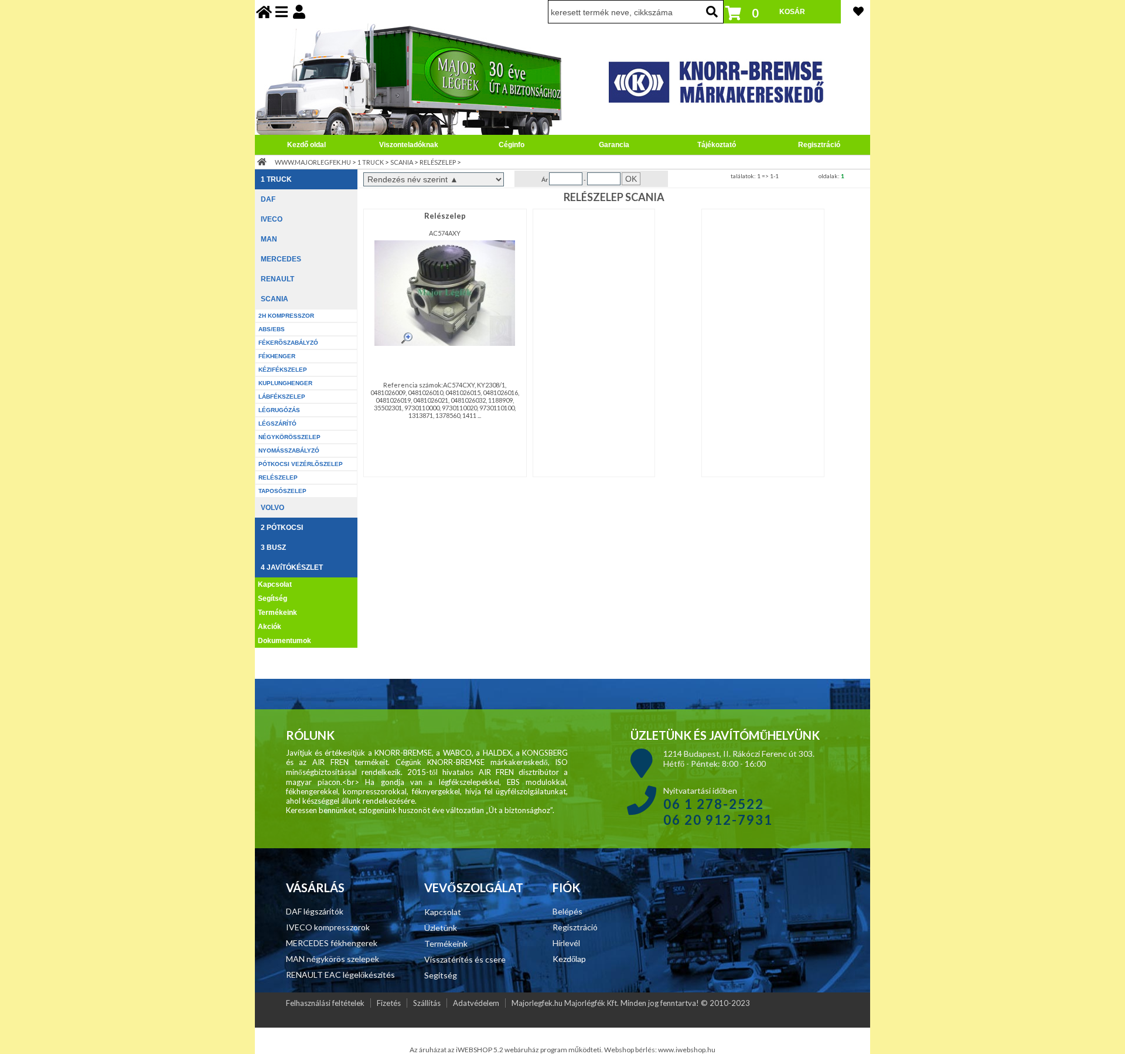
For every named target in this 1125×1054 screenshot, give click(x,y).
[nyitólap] (264, 11)
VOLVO (272, 508)
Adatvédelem (476, 1003)
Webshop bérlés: (631, 1049)
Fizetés (389, 1003)
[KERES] (712, 11)
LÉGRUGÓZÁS (279, 410)
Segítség (272, 598)
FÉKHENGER (276, 356)
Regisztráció (819, 145)
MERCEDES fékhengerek (331, 943)
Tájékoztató (716, 145)
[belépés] (299, 11)
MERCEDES (281, 259)
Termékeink (277, 612)
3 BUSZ (273, 547)
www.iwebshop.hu (686, 1049)
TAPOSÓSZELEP (282, 491)
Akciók (269, 627)
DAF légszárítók (314, 911)
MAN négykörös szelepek (332, 959)
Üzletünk (440, 928)
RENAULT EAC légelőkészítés (340, 975)
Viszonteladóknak (408, 145)
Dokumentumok (284, 641)
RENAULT (277, 279)
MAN (269, 239)
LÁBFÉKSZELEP (281, 396)
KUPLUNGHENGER (285, 383)
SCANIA (401, 162)
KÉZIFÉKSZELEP (282, 369)
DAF (268, 199)
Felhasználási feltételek (325, 1003)
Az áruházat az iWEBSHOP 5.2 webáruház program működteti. (507, 1049)
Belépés (567, 911)
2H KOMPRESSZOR (286, 315)
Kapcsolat (275, 584)
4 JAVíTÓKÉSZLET (292, 567)
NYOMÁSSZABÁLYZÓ (288, 450)
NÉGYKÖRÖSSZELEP (289, 437)
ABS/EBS (271, 329)
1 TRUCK (370, 162)
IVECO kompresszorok (328, 927)
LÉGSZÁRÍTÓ (277, 423)
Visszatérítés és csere (465, 959)
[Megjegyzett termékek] (858, 11)
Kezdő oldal (306, 145)
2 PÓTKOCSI (282, 527)
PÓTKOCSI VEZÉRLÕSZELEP (300, 464)
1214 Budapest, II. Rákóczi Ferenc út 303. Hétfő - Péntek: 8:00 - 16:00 (738, 759)
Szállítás (427, 1003)
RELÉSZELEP (438, 162)
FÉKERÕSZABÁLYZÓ (288, 342)
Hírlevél (566, 943)
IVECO (271, 219)
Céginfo (511, 145)
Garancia (614, 145)
